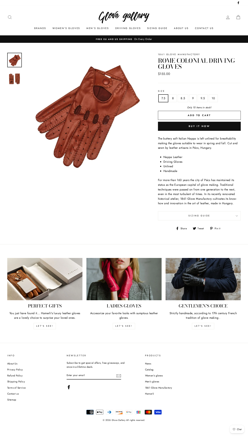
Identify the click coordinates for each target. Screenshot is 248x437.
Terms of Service (16, 387)
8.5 (183, 98)
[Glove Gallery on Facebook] (69, 387)
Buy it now (199, 126)
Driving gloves (128, 28)
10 (213, 98)
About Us (12, 363)
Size (161, 91)
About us (181, 28)
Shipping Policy (16, 381)
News (148, 363)
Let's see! (44, 326)
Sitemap (11, 399)
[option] (85, 113)
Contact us (204, 28)
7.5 (163, 98)
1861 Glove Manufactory (158, 387)
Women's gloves (66, 28)
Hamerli (149, 393)
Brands (40, 28)
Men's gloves (97, 28)
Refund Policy (15, 375)
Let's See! (123, 326)
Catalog (149, 369)
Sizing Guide (157, 28)
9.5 (203, 98)
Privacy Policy (15, 369)
